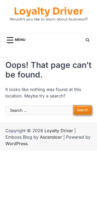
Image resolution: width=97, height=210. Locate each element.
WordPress (16, 143)
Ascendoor (51, 137)
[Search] (88, 40)
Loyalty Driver (48, 11)
